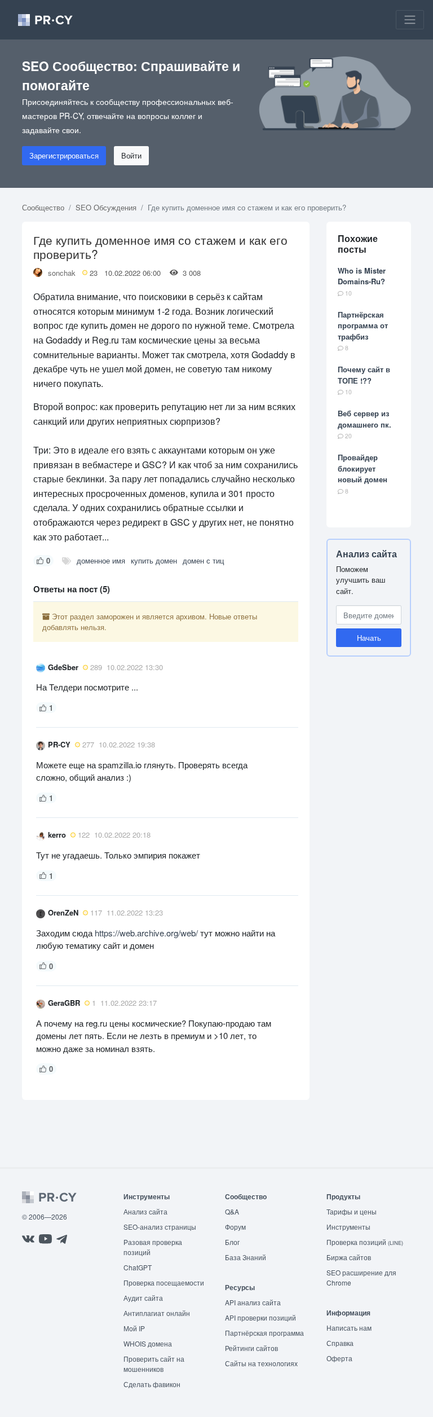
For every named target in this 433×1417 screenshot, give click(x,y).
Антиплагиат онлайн (156, 1313)
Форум (235, 1226)
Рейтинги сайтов (251, 1348)
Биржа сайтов (348, 1257)
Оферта (339, 1358)
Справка (340, 1343)
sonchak (62, 272)
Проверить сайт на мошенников (153, 1364)
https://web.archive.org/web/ (146, 933)
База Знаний (245, 1257)
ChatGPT (137, 1267)
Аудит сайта (143, 1297)
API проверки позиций (260, 1317)
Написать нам (349, 1327)
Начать (369, 637)
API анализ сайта (253, 1302)
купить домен (154, 560)
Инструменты (348, 1226)
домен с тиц (203, 560)
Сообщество (43, 207)
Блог (232, 1242)
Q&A (232, 1211)
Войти (131, 155)
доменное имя (101, 560)
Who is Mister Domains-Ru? (362, 276)
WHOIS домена (147, 1343)
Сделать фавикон (151, 1384)
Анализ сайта (366, 553)
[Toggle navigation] (410, 19)
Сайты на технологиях (261, 1363)
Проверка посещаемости (163, 1282)
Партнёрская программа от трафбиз (363, 325)
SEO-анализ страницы (159, 1226)
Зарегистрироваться (64, 155)
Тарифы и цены (351, 1211)
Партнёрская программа (264, 1332)
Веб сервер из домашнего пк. (364, 419)
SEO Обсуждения (106, 207)
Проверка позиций (364, 1242)
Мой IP (134, 1328)
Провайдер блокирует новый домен (362, 468)
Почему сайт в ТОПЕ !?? (364, 375)
